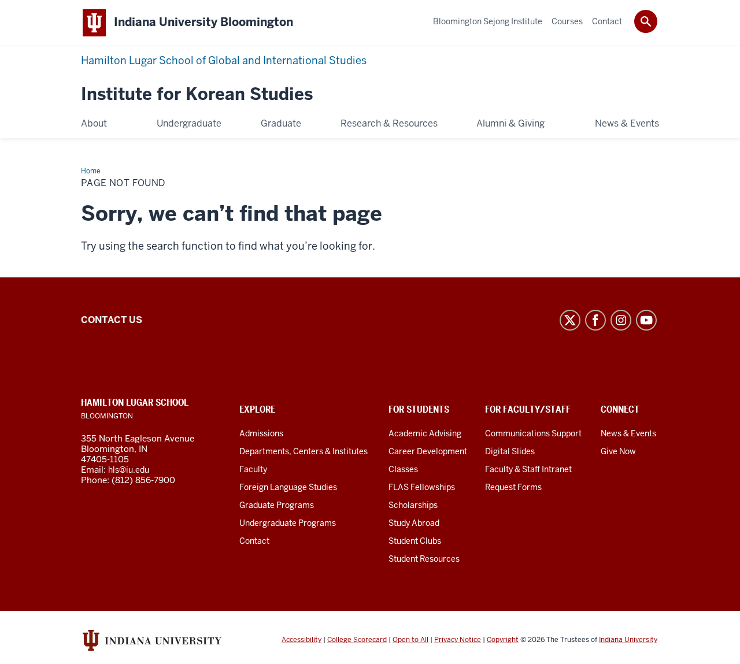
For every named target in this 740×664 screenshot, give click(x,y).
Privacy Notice (457, 639)
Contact (254, 541)
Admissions (261, 433)
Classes (403, 469)
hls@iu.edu (128, 470)
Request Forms (513, 487)
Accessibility (301, 639)
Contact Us (111, 320)
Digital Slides (510, 451)
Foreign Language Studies (288, 487)
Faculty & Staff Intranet (528, 469)
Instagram (620, 320)
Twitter (570, 320)
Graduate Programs (276, 505)
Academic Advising (424, 433)
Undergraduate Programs (287, 523)
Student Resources (424, 559)
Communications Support (533, 433)
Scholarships (413, 505)
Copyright (503, 639)
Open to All (410, 639)
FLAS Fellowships (421, 487)
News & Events (628, 433)
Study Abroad (413, 523)
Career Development (427, 451)
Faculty (253, 469)
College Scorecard (357, 639)
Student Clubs (414, 541)
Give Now (618, 451)
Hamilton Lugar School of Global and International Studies (224, 60)
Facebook (595, 320)
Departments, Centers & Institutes (303, 451)
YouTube (646, 320)
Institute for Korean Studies (197, 94)
